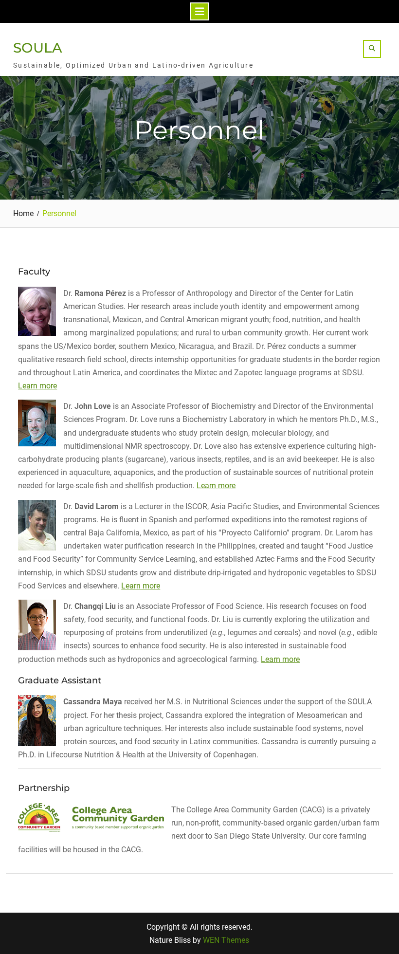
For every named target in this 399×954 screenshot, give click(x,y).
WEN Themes (226, 940)
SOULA (37, 47)
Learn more (37, 385)
